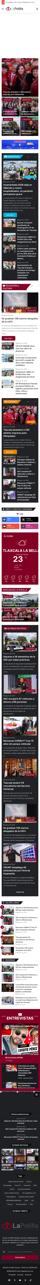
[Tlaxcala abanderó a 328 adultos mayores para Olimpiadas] (20, 77)
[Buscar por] (37, 9)
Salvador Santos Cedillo (26, 1197)
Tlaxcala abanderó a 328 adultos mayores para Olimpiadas (16, 432)
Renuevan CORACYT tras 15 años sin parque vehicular (26, 485)
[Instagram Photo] (8, 1099)
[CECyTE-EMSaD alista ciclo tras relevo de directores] (8, 346)
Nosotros (28, 1275)
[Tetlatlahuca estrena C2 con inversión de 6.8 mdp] (20, 1167)
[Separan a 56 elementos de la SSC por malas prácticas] (11, 126)
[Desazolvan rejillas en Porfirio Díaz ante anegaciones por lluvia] (9, 237)
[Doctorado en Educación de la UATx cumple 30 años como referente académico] (8, 358)
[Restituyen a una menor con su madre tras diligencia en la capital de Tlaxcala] (8, 1001)
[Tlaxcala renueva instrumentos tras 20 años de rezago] (11, 106)
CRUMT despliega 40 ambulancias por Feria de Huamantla (26, 497)
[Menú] (3, 9)
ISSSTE (12, 1189)
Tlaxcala (10, 1204)
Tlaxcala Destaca (21, 1204)
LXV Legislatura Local (29, 1193)
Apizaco (29, 1181)
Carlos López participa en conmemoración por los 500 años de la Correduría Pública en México (26, 253)
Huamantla (27, 1185)
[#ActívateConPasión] (20, 144)
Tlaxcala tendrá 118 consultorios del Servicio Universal (16, 785)
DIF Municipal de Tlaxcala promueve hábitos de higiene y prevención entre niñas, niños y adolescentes (27, 388)
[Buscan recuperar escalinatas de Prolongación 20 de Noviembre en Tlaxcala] (9, 223)
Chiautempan (7, 1185)
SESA (26, 1200)
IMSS (35, 1185)
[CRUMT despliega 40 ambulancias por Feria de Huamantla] (9, 495)
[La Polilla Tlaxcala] (14, 8)
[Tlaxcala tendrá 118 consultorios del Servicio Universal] (8, 940)
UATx (31, 1204)
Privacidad (12, 1275)
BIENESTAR (26, 100)
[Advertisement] (20, 35)
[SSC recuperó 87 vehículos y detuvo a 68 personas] (29, 126)
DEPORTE (7, 61)
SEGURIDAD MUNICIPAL (14, 1200)
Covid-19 (17, 1185)
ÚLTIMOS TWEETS (20, 1211)
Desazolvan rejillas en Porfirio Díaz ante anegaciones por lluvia (26, 239)
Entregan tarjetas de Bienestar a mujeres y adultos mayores (26, 462)
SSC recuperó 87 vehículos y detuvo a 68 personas (26, 473)
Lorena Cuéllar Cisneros (11, 1193)
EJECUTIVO (8, 100)
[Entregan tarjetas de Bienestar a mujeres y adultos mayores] (29, 106)
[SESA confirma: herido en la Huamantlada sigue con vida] (20, 601)
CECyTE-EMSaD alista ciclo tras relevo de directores (25, 348)
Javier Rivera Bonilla (24, 1189)
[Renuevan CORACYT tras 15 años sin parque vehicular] (9, 483)
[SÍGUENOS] (36, 1094)
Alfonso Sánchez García (15, 1181)
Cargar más (20, 892)
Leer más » (10, 215)
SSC (32, 1200)
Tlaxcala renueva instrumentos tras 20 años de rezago (11, 114)
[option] (20, 97)
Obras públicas (11, 1197)
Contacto (20, 1275)
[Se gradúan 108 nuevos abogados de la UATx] (8, 951)
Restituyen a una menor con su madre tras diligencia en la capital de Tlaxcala (27, 1000)
